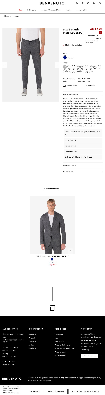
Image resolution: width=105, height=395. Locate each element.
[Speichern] (100, 356)
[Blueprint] (65, 57)
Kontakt (31, 345)
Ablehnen (35, 391)
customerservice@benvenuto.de (13, 341)
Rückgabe (32, 341)
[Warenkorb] (100, 3)
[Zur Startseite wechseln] (52, 3)
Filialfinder (33, 348)
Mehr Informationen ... (11, 392)
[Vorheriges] (4, 65)
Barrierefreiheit (60, 355)
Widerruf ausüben (61, 352)
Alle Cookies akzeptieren (85, 391)
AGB (56, 338)
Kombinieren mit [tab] (51, 188)
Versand (32, 338)
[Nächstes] (57, 65)
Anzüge (68, 10)
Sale (20, 10)
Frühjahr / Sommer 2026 (50, 10)
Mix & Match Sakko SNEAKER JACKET (53, 256)
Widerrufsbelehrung (62, 345)
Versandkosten (70, 377)
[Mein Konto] (94, 3)
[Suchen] (82, 3)
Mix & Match (81, 10)
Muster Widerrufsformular (64, 348)
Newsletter (33, 334)
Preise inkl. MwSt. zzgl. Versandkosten (92, 41)
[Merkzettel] (88, 3)
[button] (83, 94)
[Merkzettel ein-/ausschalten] (70, 251)
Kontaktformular (8, 364)
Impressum (59, 334)
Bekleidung (31, 10)
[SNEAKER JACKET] (52, 225)
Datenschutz (59, 341)
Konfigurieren (56, 391)
